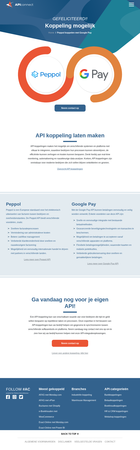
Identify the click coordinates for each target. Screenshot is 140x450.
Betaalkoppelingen (113, 400)
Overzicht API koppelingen (70, 169)
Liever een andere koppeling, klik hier (70, 353)
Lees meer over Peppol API (37, 259)
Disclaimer (65, 442)
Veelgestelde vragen (88, 442)
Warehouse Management (84, 400)
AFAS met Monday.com (50, 395)
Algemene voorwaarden (40, 442)
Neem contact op (70, 108)
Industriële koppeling (82, 395)
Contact (110, 442)
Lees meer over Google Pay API (102, 263)
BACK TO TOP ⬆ (70, 434)
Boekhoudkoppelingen (115, 406)
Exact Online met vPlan (50, 433)
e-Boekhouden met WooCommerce (48, 414)
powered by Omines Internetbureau (17, 393)
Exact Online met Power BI (52, 428)
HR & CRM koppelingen (116, 411)
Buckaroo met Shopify (49, 406)
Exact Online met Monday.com (53, 422)
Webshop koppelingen (115, 417)
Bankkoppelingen (113, 395)
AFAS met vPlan (47, 400)
